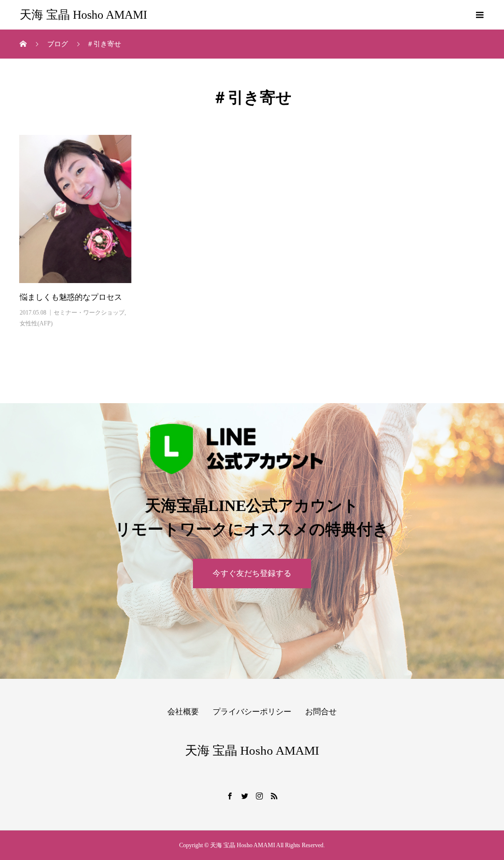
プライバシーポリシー (252, 711)
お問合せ (321, 711)
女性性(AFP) (36, 323)
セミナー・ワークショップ (89, 312)
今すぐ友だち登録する (252, 573)
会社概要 (183, 711)
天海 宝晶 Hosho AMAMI (83, 14)
